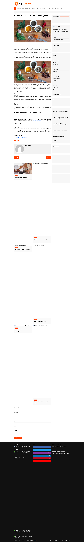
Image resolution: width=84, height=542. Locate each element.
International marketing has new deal (59, 121)
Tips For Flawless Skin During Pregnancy (60, 31)
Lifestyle (26, 8)
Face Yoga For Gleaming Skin (40, 321)
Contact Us (55, 540)
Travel (53, 8)
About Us (51, 540)
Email (15, 426)
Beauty (23, 8)
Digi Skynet (58, 26)
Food (30, 8)
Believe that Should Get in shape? (22, 249)
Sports (62, 8)
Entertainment (57, 8)
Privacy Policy (67, 540)
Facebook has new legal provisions (59, 115)
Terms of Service (61, 540)
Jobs (40, 8)
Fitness (37, 8)
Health (33, 8)
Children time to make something (59, 136)
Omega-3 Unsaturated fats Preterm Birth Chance (60, 453)
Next (47, 157)
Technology (48, 8)
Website (15, 430)
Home (54, 71)
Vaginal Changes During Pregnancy (59, 33)
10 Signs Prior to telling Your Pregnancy (60, 29)
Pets (54, 80)
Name (15, 421)
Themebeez (35, 540)
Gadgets (43, 8)
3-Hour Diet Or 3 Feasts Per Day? (20, 137)
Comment (16, 412)
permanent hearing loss (36, 120)
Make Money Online (56, 78)
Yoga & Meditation (56, 94)
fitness (17, 140)
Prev (17, 157)
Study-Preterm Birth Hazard (58, 39)
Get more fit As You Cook (21, 177)
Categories (19, 8)
